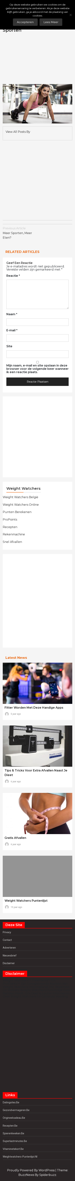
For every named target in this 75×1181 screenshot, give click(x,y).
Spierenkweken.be (13, 1133)
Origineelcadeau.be (14, 1117)
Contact (7, 939)
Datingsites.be (11, 1102)
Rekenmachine (14, 534)
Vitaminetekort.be (13, 1148)
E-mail (11, 330)
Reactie (13, 275)
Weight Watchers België (20, 497)
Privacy (7, 932)
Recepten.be (10, 1125)
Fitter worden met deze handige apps (34, 707)
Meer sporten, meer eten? (17, 233)
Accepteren (25, 22)
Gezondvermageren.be (16, 1110)
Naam (11, 314)
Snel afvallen (12, 542)
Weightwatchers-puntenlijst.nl (20, 1156)
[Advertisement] (46, 59)
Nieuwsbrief (10, 955)
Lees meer (51, 22)
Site (9, 346)
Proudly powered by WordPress (31, 1170)
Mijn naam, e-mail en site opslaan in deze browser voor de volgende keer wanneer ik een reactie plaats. (37, 369)
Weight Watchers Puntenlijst (26, 900)
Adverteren (9, 947)
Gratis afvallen (15, 838)
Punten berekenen (17, 512)
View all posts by (18, 132)
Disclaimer (9, 963)
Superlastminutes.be (15, 1141)
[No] (70, 15)
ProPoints (10, 519)
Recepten (10, 527)
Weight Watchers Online (21, 504)
